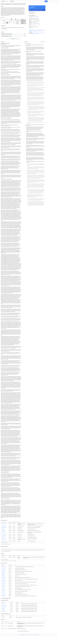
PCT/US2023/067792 (3, 605)
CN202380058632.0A (3, 606)
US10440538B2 (3, 566)
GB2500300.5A (3, 608)
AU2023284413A (3, 611)
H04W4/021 (3, 27)
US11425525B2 (3, 580)
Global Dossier (34, 33)
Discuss (37, 33)
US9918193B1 (3, 583)
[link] (13, 28)
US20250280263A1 (3, 577)
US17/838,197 (3, 603)
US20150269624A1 (3, 534)
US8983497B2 (3, 530)
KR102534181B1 (3, 594)
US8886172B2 (3, 574)
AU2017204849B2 (3, 571)
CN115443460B (3, 569)
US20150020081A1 (3, 527)
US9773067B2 (3, 588)
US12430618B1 (3, 557)
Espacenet (30, 33)
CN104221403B (3, 568)
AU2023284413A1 (3, 589)
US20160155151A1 (3, 586)
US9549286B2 (3, 537)
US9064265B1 (3, 591)
